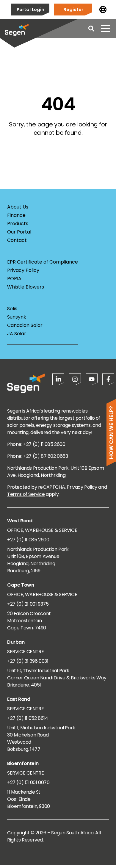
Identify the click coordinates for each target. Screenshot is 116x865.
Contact (17, 240)
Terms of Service (26, 494)
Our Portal (19, 231)
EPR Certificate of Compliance (42, 261)
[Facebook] (108, 379)
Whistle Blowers (25, 286)
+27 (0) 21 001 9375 (27, 604)
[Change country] (103, 9)
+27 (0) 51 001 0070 (28, 782)
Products (17, 223)
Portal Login (30, 9)
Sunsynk (16, 317)
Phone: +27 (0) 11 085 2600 (36, 444)
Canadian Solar (25, 325)
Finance (16, 215)
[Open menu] (105, 28)
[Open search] (91, 28)
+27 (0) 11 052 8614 (27, 718)
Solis (12, 308)
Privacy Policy (23, 270)
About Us (17, 206)
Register (73, 9)
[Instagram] (75, 379)
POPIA (14, 278)
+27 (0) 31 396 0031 (27, 661)
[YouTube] (92, 379)
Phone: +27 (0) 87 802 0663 (37, 456)
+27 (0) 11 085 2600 (28, 539)
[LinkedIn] (58, 379)
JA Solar (16, 333)
